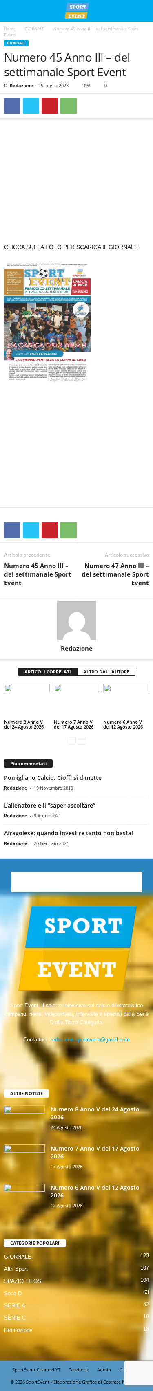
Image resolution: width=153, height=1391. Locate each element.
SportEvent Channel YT (36, 1370)
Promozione (18, 1330)
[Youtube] (101, 1055)
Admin (104, 1370)
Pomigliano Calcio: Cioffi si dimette (53, 777)
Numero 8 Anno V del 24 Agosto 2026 (24, 724)
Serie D (13, 1293)
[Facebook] (12, 106)
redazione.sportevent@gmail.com (90, 1040)
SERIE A (14, 1306)
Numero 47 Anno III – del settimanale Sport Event (115, 574)
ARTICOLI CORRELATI (47, 672)
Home (10, 28)
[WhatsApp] (68, 106)
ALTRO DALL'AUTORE (106, 672)
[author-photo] (76, 620)
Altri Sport (16, 1269)
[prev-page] (71, 740)
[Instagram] (69, 1055)
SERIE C (15, 1318)
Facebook (79, 1370)
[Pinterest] (50, 106)
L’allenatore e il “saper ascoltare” (49, 805)
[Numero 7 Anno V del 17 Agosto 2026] (77, 701)
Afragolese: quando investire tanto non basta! (68, 833)
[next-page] (82, 740)
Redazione (21, 85)
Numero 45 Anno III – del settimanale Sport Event (37, 574)
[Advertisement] (77, 182)
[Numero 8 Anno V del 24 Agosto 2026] (27, 701)
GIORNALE (34, 28)
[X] (31, 106)
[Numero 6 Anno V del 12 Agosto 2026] (126, 701)
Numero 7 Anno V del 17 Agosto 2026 (73, 724)
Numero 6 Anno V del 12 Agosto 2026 (123, 724)
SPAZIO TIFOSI (23, 1281)
